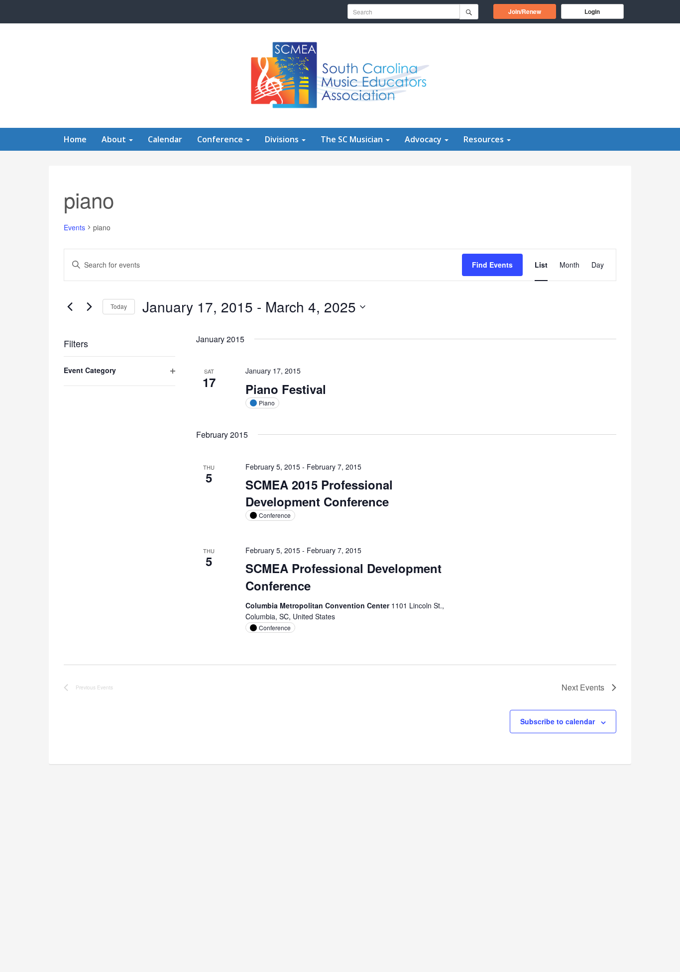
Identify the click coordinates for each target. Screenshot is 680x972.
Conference (221, 139)
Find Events (492, 265)
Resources (484, 139)
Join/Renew (532, 11)
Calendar (165, 139)
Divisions (283, 139)
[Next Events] (89, 307)
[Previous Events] (70, 307)
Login (592, 11)
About (115, 139)
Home (75, 139)
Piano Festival (285, 389)
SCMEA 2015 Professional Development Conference (319, 493)
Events (74, 227)
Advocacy (424, 139)
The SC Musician (353, 139)
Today (119, 306)
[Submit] (468, 11)
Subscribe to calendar (557, 721)
